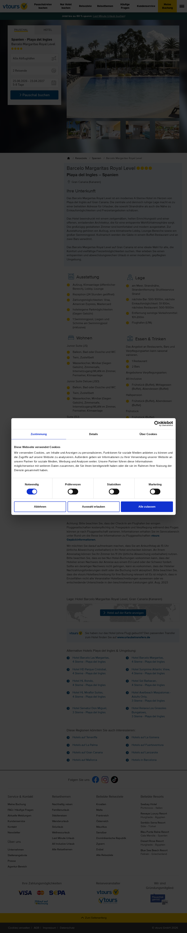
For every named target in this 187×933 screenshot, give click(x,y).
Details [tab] (93, 434)
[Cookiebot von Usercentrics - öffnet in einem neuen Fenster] (157, 423)
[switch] (73, 491)
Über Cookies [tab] (148, 434)
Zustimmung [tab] (39, 434)
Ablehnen (40, 506)
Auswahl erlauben (93, 506)
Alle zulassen (146, 506)
